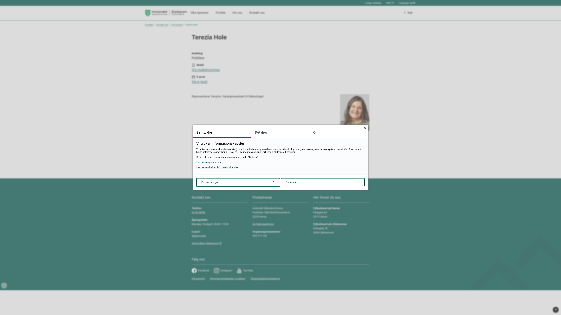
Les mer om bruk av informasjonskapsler (217, 167)
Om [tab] (315, 132)
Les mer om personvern (208, 162)
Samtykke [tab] (204, 132)
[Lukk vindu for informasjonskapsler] (365, 128)
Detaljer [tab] (261, 132)
